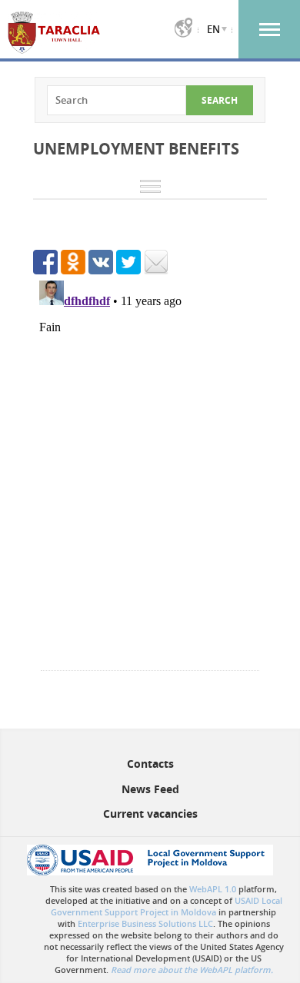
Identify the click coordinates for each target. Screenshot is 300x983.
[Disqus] (150, 466)
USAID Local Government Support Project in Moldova (166, 906)
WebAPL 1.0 (212, 889)
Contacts (150, 763)
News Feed (150, 789)
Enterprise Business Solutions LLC (145, 923)
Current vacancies (150, 813)
